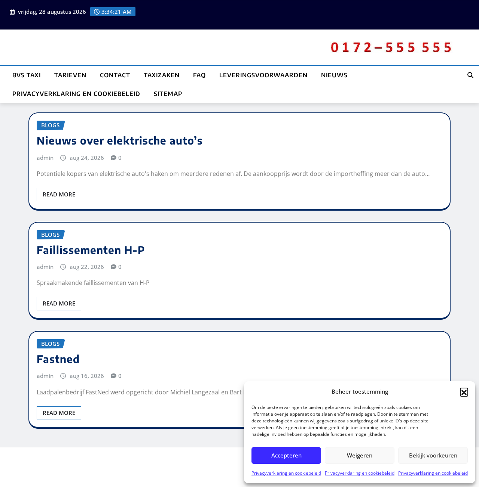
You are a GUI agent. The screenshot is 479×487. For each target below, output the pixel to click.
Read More (59, 194)
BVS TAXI (26, 75)
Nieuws (334, 75)
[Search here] (470, 75)
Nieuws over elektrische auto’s (120, 140)
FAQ (199, 75)
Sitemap (168, 93)
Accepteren (286, 455)
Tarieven (70, 75)
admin (45, 157)
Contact (115, 75)
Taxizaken (162, 75)
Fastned (58, 358)
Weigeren (359, 455)
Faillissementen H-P (91, 249)
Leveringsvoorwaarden (263, 75)
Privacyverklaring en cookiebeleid (286, 473)
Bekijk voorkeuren (433, 455)
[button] (464, 392)
